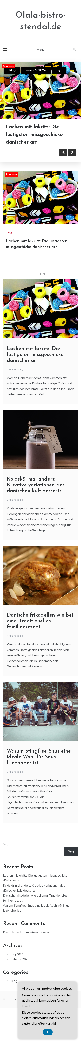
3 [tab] (44, 274)
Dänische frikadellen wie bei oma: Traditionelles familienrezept (40, 621)
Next (72, 152)
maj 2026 (17, 954)
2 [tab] (40, 274)
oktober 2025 (20, 959)
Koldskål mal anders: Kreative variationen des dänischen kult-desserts (35, 485)
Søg (5, 844)
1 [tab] (37, 274)
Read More (24, 152)
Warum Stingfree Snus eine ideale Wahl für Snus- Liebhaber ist (39, 757)
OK (48, 1032)
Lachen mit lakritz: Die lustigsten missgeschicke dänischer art (34, 135)
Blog (12, 70)
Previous (63, 152)
